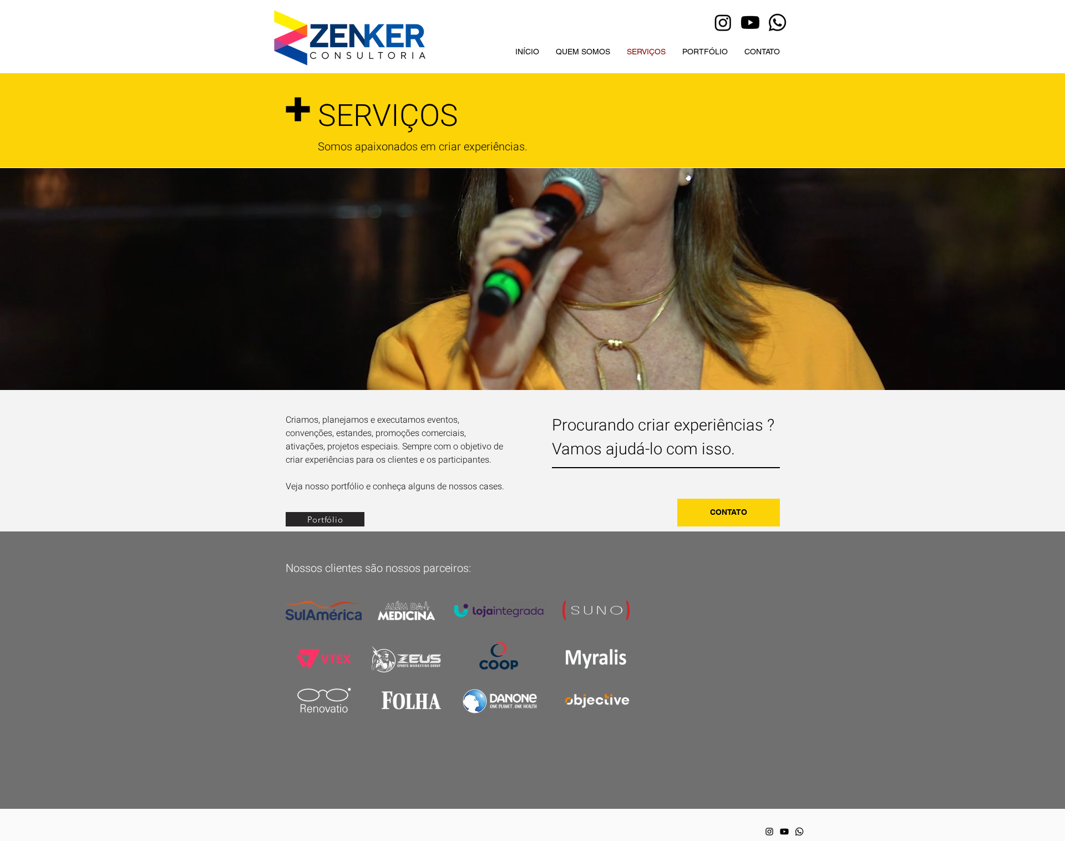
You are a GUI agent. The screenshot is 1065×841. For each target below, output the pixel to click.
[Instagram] (723, 22)
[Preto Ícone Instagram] (769, 832)
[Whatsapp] (777, 22)
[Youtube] (750, 22)
